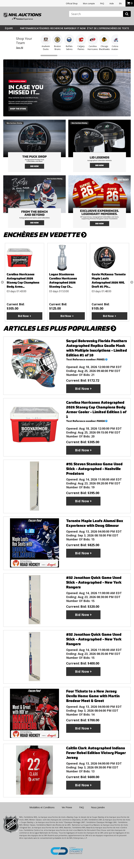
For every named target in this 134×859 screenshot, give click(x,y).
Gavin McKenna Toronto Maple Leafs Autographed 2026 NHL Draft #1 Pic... (109, 280)
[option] (24, 282)
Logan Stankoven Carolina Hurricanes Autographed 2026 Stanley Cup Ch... (63, 280)
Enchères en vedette (42, 235)
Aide (111, 3)
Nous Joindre (98, 807)
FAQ (102, 3)
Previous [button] (2, 282)
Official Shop (72, 3)
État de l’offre (96, 28)
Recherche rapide (61, 28)
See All (19, 47)
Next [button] (131, 282)
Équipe (9, 28)
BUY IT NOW (79, 28)
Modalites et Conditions (42, 807)
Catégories (42, 28)
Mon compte (89, 3)
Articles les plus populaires (57, 328)
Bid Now (23, 316)
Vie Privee (67, 807)
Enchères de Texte (117, 28)
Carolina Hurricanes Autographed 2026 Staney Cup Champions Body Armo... (23, 280)
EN (120, 3)
